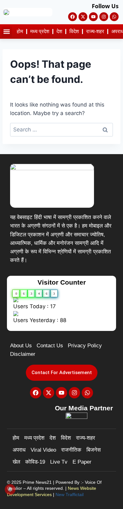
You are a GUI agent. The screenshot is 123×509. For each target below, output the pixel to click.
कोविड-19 (35, 462)
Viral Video (43, 450)
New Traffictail (70, 494)
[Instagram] (103, 16)
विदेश (74, 31)
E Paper (82, 462)
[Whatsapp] (114, 16)
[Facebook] (72, 16)
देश (59, 31)
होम (20, 31)
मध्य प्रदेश (39, 31)
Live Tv (58, 462)
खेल (16, 462)
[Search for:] (61, 129)
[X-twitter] (83, 16)
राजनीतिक (71, 450)
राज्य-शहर (95, 31)
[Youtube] (93, 16)
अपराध (19, 450)
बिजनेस (93, 450)
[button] (7, 31)
